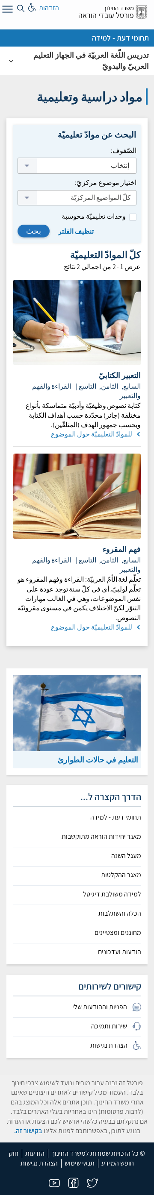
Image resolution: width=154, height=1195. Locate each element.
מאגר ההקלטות (121, 875)
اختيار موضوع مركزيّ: (105, 182)
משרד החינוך (118, 8)
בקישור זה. (28, 1130)
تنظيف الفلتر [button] (76, 231)
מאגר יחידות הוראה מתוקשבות (101, 836)
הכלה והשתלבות (119, 913)
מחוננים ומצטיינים (118, 932)
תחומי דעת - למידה (120, 38)
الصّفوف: (123, 150)
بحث (33, 231)
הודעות (34, 1153)
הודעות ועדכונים (119, 952)
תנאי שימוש (80, 1163)
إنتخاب (119, 165)
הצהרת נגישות (39, 1163)
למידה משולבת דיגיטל (112, 894)
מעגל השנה (126, 856)
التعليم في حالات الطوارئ (98, 759)
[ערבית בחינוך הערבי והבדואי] (11, 60)
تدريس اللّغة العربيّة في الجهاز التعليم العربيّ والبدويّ (91, 60)
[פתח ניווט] (6, 11)
